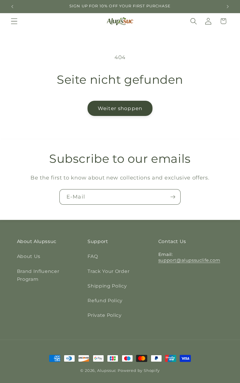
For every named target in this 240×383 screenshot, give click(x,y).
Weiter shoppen (120, 108)
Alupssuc (106, 370)
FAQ (93, 256)
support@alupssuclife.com (189, 260)
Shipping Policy (107, 286)
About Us (29, 256)
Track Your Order (108, 271)
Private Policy (105, 315)
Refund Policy (105, 300)
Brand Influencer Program (38, 275)
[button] (14, 21)
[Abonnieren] (172, 197)
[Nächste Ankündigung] (227, 6)
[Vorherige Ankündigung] (12, 6)
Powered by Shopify (139, 370)
